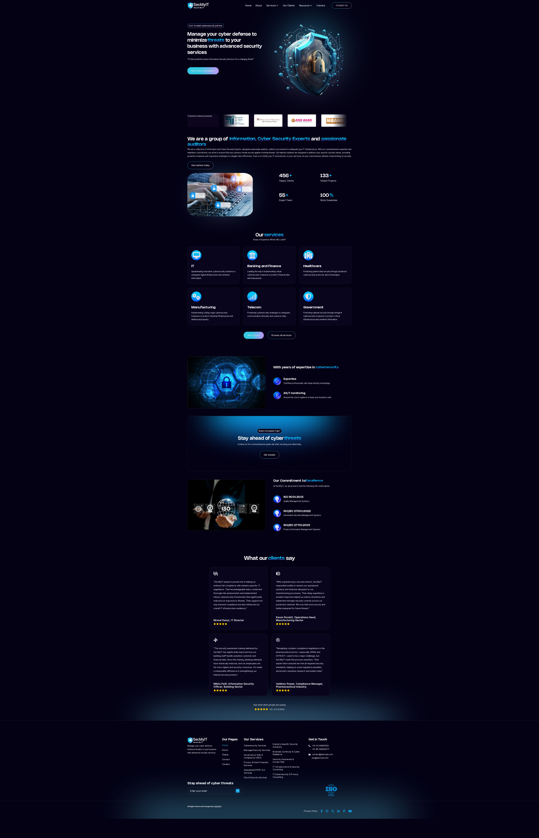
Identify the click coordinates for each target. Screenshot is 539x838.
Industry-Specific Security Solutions (285, 745)
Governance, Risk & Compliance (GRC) (253, 756)
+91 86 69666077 (320, 749)
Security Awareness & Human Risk (283, 760)
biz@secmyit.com (320, 758)
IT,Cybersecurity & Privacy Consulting (285, 775)
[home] (198, 5)
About (258, 5)
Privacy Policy (311, 811)
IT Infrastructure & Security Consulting (286, 768)
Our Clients (289, 5)
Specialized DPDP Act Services (254, 771)
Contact (225, 759)
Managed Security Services (257, 750)
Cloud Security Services (255, 777)
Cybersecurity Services (255, 745)
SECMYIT (217, 806)
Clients (225, 754)
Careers (321, 5)
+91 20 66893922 (320, 745)
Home (248, 5)
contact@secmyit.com (322, 754)
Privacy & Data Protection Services (256, 763)
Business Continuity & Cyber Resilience (286, 753)
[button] (272, 5)
